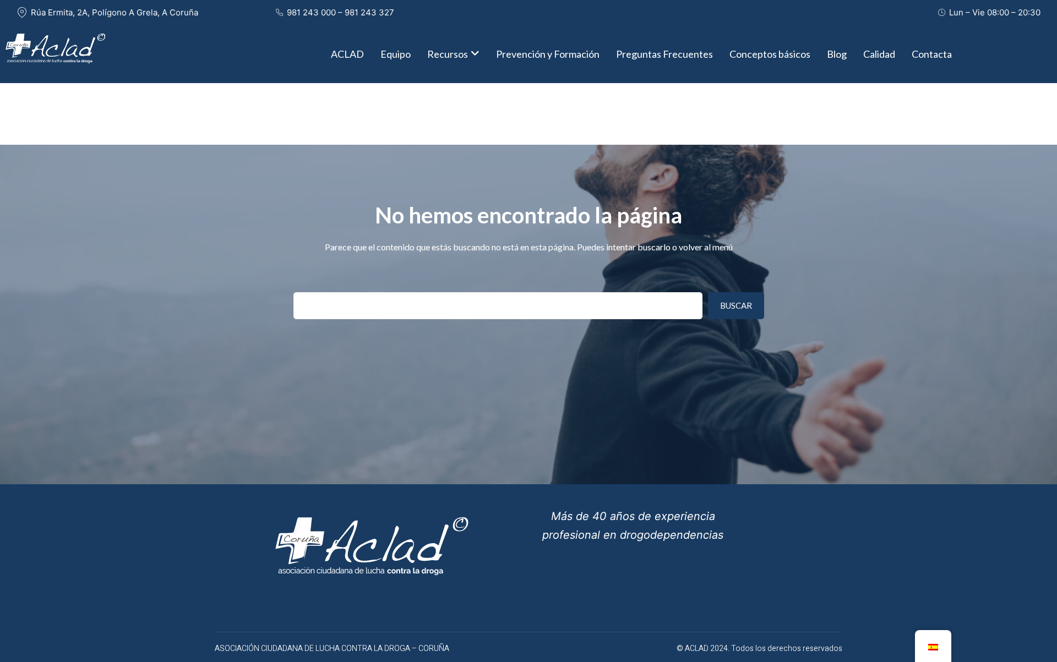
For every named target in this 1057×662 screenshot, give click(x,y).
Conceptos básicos (769, 54)
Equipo (395, 54)
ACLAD (347, 54)
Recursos (447, 54)
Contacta (932, 54)
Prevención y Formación (548, 54)
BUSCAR (736, 305)
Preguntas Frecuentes (664, 54)
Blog (837, 54)
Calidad (879, 54)
